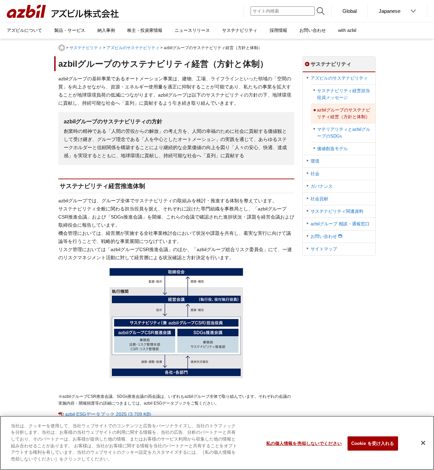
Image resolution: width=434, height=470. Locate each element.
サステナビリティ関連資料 (337, 211)
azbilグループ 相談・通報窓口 (340, 223)
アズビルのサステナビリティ (132, 47)
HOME (61, 47)
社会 (315, 173)
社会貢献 (319, 198)
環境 (315, 161)
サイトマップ (324, 248)
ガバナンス (322, 186)
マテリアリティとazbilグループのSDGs (343, 133)
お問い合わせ (324, 236)
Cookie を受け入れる (372, 443)
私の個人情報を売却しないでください (304, 443)
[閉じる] (423, 442)
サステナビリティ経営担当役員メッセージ (343, 94)
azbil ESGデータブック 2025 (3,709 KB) (108, 414)
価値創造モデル (332, 148)
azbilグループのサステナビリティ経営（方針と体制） (343, 113)
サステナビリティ (86, 47)
